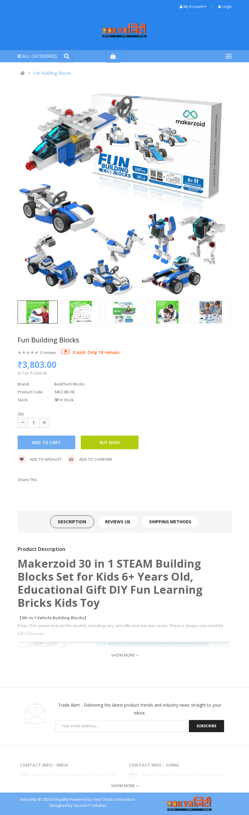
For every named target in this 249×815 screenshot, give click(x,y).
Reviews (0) (117, 522)
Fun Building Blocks (52, 73)
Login (227, 6)
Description (72, 522)
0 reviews (48, 352)
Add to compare (95, 459)
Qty (21, 413)
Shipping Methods (170, 522)
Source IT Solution (90, 805)
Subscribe (206, 725)
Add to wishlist (45, 459)
